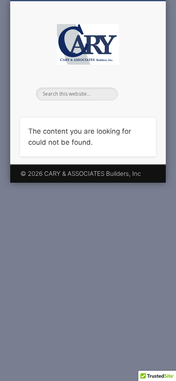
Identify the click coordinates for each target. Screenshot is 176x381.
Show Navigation (136, 73)
